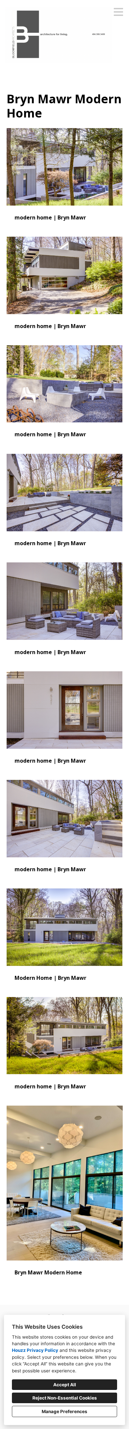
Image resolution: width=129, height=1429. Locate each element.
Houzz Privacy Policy (35, 1350)
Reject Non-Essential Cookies (64, 1398)
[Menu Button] (118, 12)
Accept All (64, 1384)
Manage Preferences (64, 1411)
